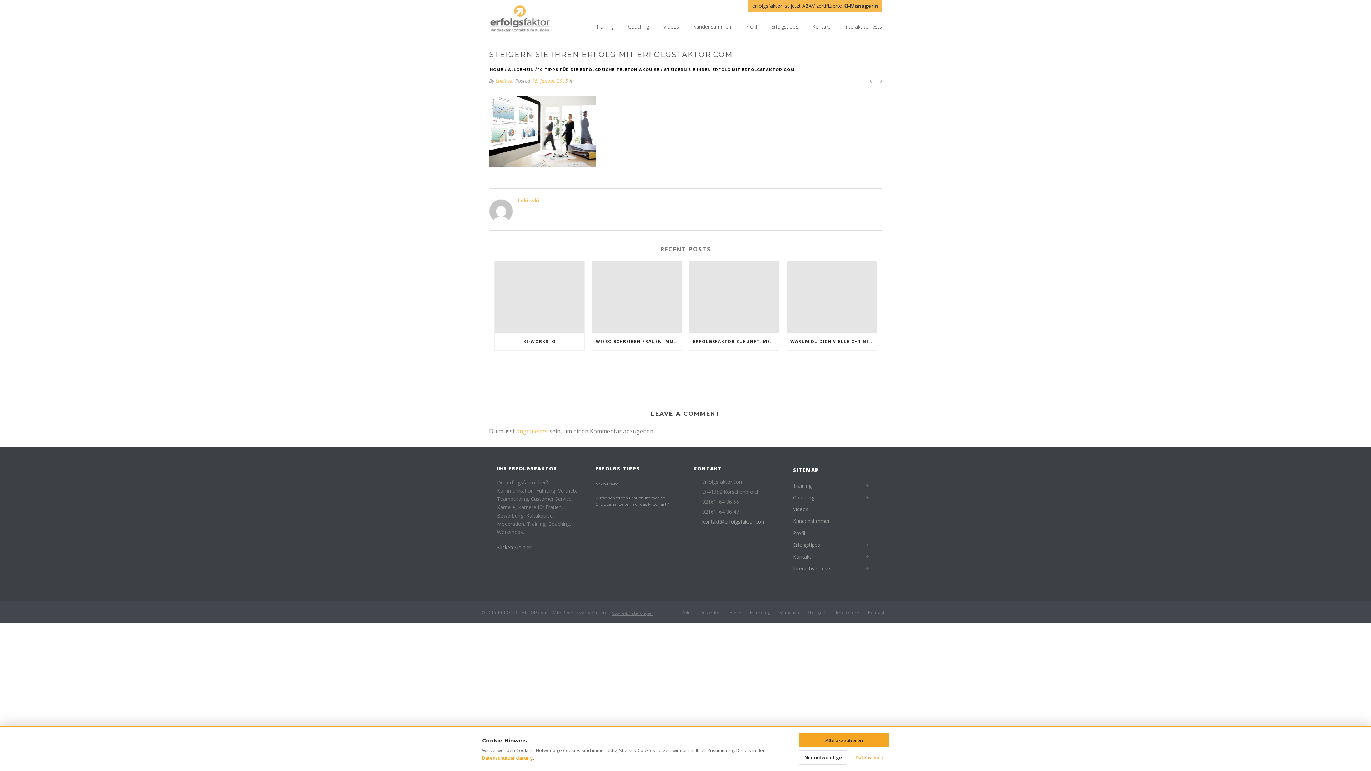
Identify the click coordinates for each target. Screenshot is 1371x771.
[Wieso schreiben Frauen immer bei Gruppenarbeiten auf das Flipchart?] (637, 297)
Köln (686, 612)
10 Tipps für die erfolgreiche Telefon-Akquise (598, 69)
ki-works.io (539, 341)
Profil (751, 26)
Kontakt (821, 26)
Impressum (847, 612)
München (789, 612)
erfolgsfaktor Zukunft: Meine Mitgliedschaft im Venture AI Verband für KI (736, 341)
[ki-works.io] (539, 297)
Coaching (638, 26)
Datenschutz (869, 757)
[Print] (843, 81)
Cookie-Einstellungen (632, 613)
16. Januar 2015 (550, 80)
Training (605, 26)
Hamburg (760, 612)
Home (496, 69)
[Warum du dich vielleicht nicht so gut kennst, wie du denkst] (832, 297)
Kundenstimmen (712, 26)
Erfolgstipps (784, 26)
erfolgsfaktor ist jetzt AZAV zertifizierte (815, 5)
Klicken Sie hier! (514, 547)
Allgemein (521, 69)
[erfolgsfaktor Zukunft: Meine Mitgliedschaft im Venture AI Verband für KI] (734, 297)
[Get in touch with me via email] (521, 212)
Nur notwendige (823, 757)
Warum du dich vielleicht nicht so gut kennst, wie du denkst (833, 341)
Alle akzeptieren (844, 740)
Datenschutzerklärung (507, 758)
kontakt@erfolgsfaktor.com (734, 522)
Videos (671, 26)
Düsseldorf (710, 612)
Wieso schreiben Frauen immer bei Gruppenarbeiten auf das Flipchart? (639, 341)
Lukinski (505, 80)
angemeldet (532, 431)
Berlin (735, 612)
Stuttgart (817, 612)
